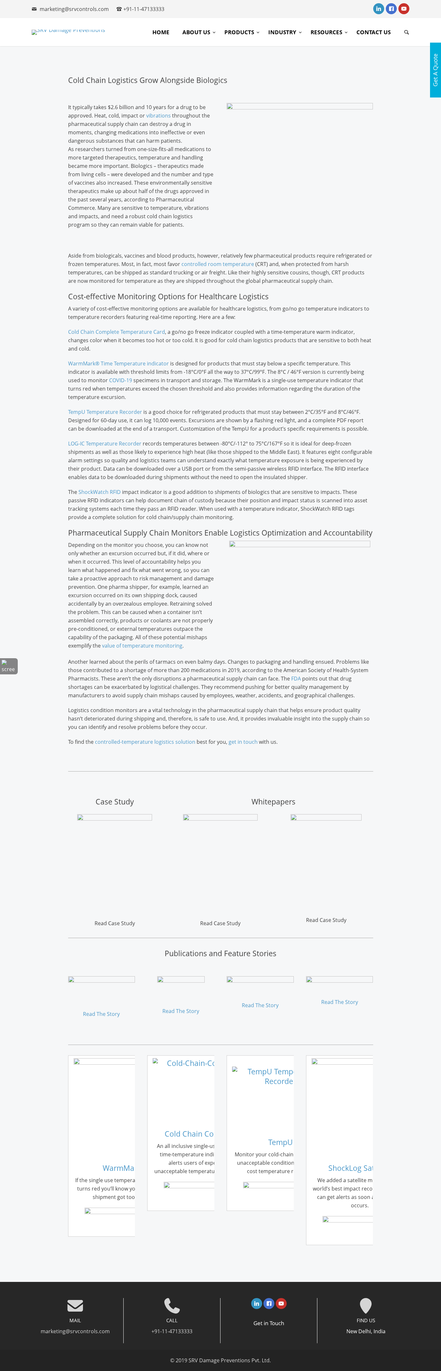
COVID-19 (120, 380)
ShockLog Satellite (359, 1168)
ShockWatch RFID (99, 492)
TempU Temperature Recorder (105, 411)
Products (239, 32)
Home (160, 32)
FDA (296, 678)
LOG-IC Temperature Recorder (104, 443)
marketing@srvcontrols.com (74, 9)
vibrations (158, 115)
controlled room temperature (217, 264)
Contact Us (373, 32)
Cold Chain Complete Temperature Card (116, 331)
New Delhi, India (365, 1331)
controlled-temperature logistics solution (145, 741)
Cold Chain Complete (201, 1134)
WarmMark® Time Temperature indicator (118, 363)
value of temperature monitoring (142, 645)
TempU (280, 1142)
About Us (196, 32)
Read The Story (101, 1014)
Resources (327, 32)
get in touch (243, 741)
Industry (283, 32)
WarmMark (122, 1168)
